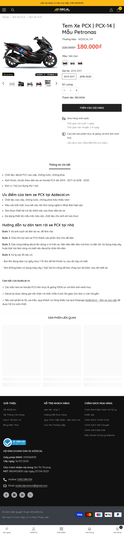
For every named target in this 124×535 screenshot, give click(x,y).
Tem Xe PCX (18, 17)
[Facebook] (6, 495)
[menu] (4, 10)
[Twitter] (30, 495)
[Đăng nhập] (111, 9)
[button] (3, 83)
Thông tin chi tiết (59, 164)
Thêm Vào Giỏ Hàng (92, 107)
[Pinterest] (22, 495)
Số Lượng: (67, 84)
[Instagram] (14, 495)
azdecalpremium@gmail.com (31, 485)
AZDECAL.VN (85, 39)
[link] (21, 379)
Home (5, 17)
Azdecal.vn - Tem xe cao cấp (101, 300)
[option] (29, 48)
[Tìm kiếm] (13, 10)
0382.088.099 (24, 479)
